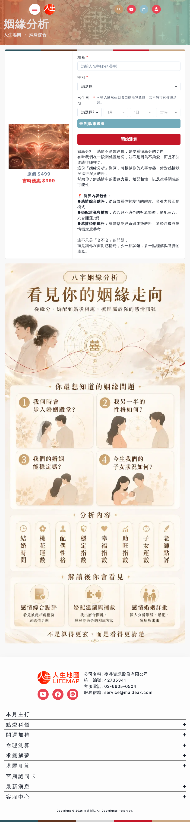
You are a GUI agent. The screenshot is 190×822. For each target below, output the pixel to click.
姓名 (82, 57)
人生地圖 (12, 34)
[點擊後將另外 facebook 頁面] (57, 694)
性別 (82, 77)
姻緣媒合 (38, 34)
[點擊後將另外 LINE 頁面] (72, 694)
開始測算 (129, 139)
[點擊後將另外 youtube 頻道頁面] (43, 694)
